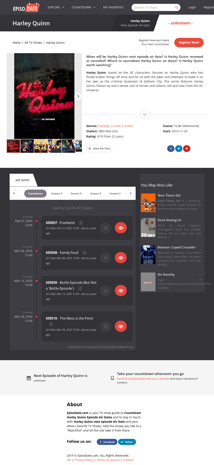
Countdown (35, 193)
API (69, 460)
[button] (78, 96)
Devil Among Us (169, 220)
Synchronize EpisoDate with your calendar (143, 378)
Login (192, 7)
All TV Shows (33, 43)
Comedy (103, 126)
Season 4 (76, 193)
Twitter (128, 441)
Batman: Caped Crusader (177, 247)
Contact (128, 460)
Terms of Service (108, 460)
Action (128, 126)
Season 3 (95, 193)
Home (17, 43)
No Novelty (166, 274)
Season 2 (115, 193)
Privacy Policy (84, 460)
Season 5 (56, 193)
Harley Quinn (55, 43)
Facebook (109, 441)
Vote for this (101, 148)
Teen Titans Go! (169, 195)
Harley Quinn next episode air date (87, 346)
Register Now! (189, 42)
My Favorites (113, 7)
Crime (117, 126)
